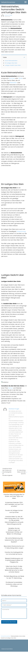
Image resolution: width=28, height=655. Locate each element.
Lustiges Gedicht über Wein (13, 65)
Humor (10, 388)
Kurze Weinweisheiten (11, 60)
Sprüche (11, 78)
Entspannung (21, 231)
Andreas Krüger (8, 15)
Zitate (20, 78)
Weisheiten (13, 83)
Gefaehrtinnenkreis (8, 2)
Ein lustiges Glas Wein (11, 63)
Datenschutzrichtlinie (7, 649)
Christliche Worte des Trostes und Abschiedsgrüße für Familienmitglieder (7, 472)
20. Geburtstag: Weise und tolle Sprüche (21, 471)
